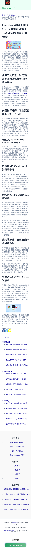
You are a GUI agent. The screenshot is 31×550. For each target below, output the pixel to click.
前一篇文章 (5, 338)
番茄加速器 (15, 522)
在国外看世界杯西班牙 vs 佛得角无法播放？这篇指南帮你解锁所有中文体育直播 (17, 349)
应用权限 (17, 474)
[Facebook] (3, 330)
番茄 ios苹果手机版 (17, 451)
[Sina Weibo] (9, 330)
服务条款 (17, 466)
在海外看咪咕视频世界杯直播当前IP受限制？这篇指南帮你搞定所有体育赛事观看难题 (17, 344)
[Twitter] (6, 330)
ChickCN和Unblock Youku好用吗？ (18, 93)
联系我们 (17, 478)
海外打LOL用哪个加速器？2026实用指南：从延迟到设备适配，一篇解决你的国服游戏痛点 (17, 394)
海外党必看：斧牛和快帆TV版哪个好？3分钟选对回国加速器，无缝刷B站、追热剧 (17, 413)
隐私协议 (17, 470)
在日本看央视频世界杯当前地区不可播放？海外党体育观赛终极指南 (17, 365)
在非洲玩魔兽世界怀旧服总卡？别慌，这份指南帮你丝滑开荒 (17, 384)
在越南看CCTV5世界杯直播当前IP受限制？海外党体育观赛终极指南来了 (17, 360)
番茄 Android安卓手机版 (17, 455)
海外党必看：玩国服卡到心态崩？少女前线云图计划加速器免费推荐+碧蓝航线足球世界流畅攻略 (17, 389)
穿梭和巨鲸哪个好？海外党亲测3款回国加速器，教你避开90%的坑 (17, 408)
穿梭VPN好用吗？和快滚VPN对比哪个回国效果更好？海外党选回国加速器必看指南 (17, 424)
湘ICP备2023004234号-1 (10, 530)
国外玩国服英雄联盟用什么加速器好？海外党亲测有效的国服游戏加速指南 (17, 379)
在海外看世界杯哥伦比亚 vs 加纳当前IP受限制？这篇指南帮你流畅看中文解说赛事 (17, 354)
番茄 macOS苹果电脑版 (17, 447)
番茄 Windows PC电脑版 (17, 442)
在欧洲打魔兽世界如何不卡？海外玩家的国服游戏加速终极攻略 (17, 374)
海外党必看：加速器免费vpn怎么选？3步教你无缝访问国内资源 (17, 403)
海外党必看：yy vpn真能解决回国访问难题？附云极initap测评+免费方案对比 (17, 419)
